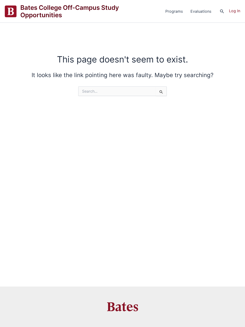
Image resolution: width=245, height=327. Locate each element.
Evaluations (200, 11)
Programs (174, 11)
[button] (222, 11)
